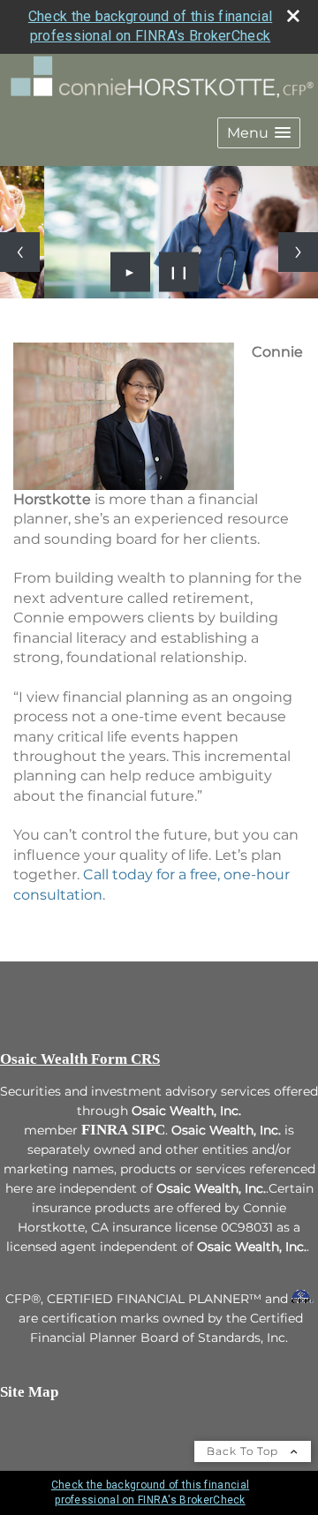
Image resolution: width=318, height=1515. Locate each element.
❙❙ (179, 272)
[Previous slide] (20, 252)
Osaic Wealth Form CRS (80, 1059)
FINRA (104, 1129)
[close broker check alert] (293, 16)
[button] (258, 132)
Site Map (29, 1391)
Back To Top (244, 1451)
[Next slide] (298, 252)
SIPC (148, 1129)
